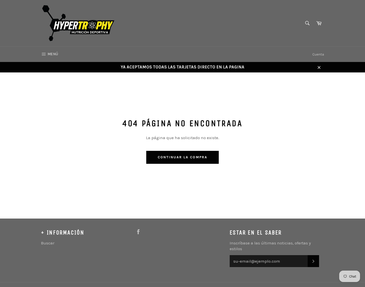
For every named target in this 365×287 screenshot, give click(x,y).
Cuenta (318, 54)
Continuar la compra (182, 157)
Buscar (47, 242)
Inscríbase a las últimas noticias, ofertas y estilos (270, 245)
